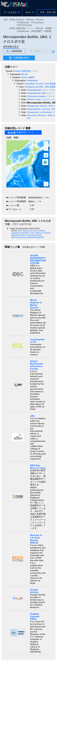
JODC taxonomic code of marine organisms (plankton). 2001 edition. (28, 232)
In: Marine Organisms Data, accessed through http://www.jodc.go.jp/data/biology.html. (31, 235)
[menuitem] (11, 12)
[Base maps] (45, 162)
